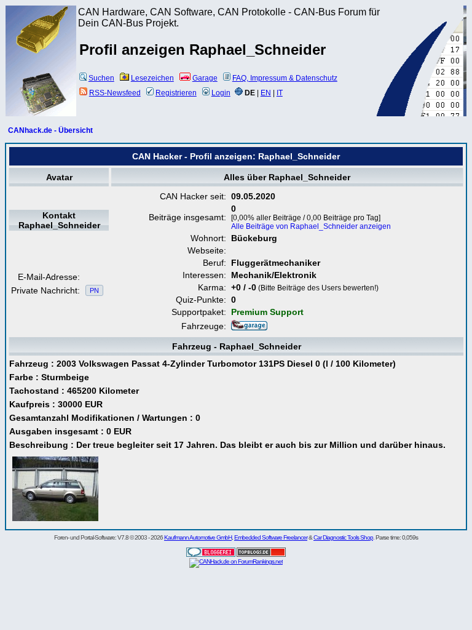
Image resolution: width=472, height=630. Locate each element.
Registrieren (176, 93)
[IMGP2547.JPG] (55, 521)
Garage (205, 78)
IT (280, 93)
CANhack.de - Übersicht (50, 130)
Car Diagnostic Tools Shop (343, 537)
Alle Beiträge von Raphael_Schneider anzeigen (311, 226)
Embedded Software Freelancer (270, 537)
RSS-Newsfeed (115, 93)
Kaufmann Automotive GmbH (198, 537)
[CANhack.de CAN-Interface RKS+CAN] (41, 52)
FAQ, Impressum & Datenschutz (284, 78)
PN (94, 290)
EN (266, 93)
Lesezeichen (152, 78)
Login (220, 93)
